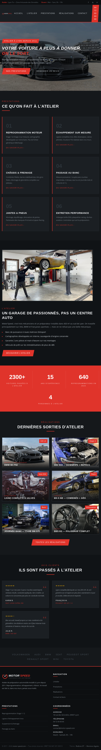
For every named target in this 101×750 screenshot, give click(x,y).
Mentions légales (93, 746)
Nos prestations (16, 71)
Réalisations (66, 13)
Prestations (48, 13)
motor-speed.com (19, 746)
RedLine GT (80, 746)
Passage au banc (8, 729)
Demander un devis (48, 71)
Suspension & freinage (10, 723)
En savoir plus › (15, 148)
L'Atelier (32, 13)
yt (97, 2)
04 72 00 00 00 (95, 13)
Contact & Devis (59, 697)
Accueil (18, 13)
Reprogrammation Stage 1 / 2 (13, 713)
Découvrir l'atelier (18, 353)
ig (92, 2)
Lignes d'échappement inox (13, 718)
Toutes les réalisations (50, 542)
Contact (82, 13)
